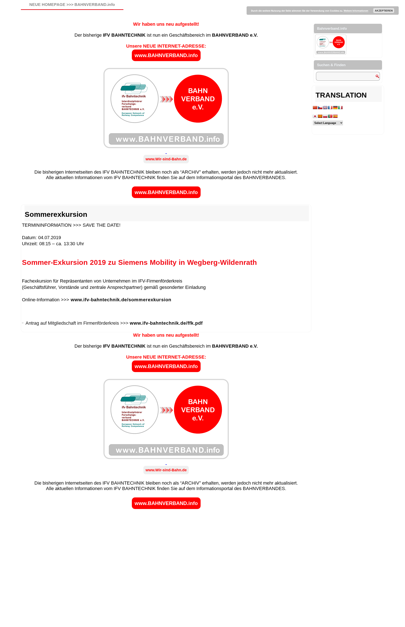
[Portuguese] (330, 116)
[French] (330, 108)
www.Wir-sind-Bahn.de (166, 159)
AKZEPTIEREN (384, 10)
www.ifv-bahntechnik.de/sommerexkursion (121, 299)
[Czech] (320, 108)
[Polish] (325, 116)
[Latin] (320, 116)
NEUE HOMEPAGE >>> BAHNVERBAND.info (72, 4)
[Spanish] (335, 116)
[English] (325, 108)
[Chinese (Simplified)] (315, 108)
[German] (335, 108)
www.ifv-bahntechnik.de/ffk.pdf (166, 323)
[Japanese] (315, 116)
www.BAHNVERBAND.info (166, 55)
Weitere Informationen (356, 10)
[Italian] (340, 108)
